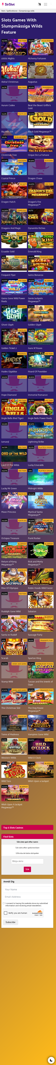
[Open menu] (45, 4)
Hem (3, 10)
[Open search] (51, 4)
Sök (27, 869)
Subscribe (10, 922)
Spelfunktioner (12, 10)
